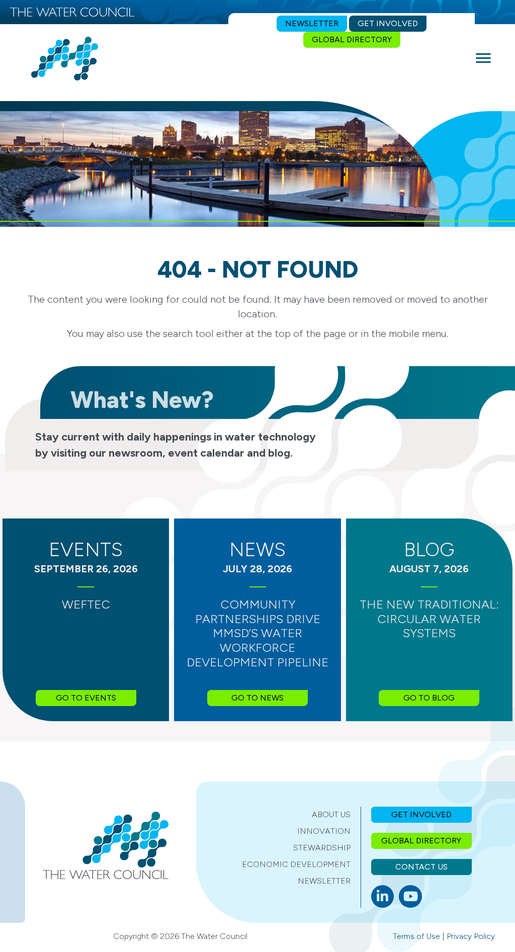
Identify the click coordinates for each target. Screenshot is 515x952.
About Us (331, 814)
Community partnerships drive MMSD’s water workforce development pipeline (257, 633)
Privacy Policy (471, 936)
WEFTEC (86, 604)
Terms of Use (416, 936)
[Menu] (483, 58)
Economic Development (296, 864)
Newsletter (324, 881)
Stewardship (322, 847)
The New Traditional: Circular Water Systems (429, 619)
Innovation (324, 831)
